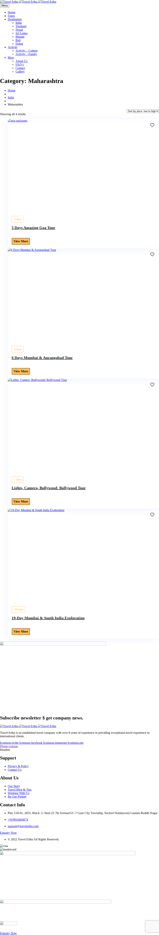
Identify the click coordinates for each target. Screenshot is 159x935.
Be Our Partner (17, 796)
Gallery (20, 71)
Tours (11, 15)
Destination (15, 19)
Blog (11, 57)
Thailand (21, 26)
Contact (20, 68)
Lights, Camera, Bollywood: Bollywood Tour (49, 488)
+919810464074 (18, 819)
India (19, 22)
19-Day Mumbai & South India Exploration (48, 618)
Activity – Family (26, 54)
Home (11, 12)
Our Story (14, 786)
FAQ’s (20, 64)
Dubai (19, 43)
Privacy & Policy (18, 766)
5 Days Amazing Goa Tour (33, 227)
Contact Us (15, 769)
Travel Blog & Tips (19, 789)
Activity (13, 47)
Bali (18, 40)
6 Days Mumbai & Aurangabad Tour (42, 357)
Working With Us (18, 793)
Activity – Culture (27, 50)
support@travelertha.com (23, 826)
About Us (22, 61)
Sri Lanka (22, 33)
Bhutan (20, 36)
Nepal (19, 29)
